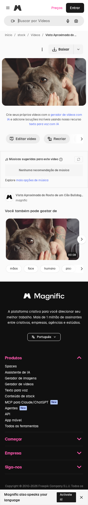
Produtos (13, 357)
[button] (44, 337)
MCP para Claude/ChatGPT (31, 402)
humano (49, 269)
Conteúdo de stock (20, 396)
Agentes (15, 408)
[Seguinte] (81, 138)
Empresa (13, 452)
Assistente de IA (17, 372)
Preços (57, 8)
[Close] (81, 497)
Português (44, 337)
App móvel (13, 420)
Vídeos (35, 35)
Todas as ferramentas (21, 426)
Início (8, 35)
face (31, 269)
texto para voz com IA (44, 124)
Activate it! (66, 497)
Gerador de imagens (20, 378)
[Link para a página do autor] (9, 198)
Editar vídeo (26, 139)
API (7, 414)
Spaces (11, 366)
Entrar (75, 8)
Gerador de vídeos (19, 384)
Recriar (60, 139)
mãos (14, 269)
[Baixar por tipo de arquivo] (78, 49)
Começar (13, 438)
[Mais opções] (42, 49)
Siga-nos (13, 466)
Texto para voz (16, 390)
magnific (21, 200)
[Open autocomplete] (11, 21)
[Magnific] (44, 297)
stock (21, 35)
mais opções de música (32, 180)
